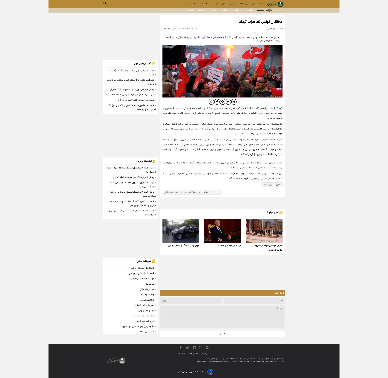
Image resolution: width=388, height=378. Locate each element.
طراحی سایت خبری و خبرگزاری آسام (191, 371)
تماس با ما (192, 4)
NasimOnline (214, 361)
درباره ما (206, 4)
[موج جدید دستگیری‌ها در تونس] (180, 231)
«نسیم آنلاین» (250, 358)
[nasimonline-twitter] (187, 347)
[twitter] (228, 102)
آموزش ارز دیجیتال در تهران (141, 268)
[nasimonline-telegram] (207, 347)
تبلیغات (182, 353)
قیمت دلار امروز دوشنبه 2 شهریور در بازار (136, 100)
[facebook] (217, 102)
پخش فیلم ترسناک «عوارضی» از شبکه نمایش (134, 177)
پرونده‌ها (244, 4)
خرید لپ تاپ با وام (145, 321)
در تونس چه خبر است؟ (229, 246)
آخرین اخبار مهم (143, 64)
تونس (278, 184)
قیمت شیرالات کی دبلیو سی (141, 273)
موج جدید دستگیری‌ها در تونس (183, 246)
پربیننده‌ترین (145, 161)
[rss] (181, 347)
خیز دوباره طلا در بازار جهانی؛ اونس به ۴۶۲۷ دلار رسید (130, 95)
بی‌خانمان (202, 10)
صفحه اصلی (257, 4)
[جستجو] (105, 3)
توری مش (149, 284)
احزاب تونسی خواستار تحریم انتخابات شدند (269, 248)
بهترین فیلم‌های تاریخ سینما (141, 279)
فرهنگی (225, 10)
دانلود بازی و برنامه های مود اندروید (137, 326)
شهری (214, 10)
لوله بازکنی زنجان (146, 310)
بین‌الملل (237, 10)
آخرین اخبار (220, 4)
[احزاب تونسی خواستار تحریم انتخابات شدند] (264, 231)
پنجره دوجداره (147, 295)
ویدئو (232, 4)
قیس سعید (267, 184)
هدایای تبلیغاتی (147, 289)
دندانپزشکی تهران (146, 300)
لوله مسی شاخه (147, 332)
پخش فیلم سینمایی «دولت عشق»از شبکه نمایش (132, 89)
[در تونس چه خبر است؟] (222, 231)
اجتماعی (189, 10)
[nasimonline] (194, 347)
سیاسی (250, 10)
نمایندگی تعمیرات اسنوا (143, 316)
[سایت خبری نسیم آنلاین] (275, 4)
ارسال (222, 333)
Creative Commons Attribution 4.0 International (257, 361)
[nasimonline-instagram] (200, 347)
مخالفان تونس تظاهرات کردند (261, 22)
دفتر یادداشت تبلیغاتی (144, 305)
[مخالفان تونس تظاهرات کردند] (222, 71)
